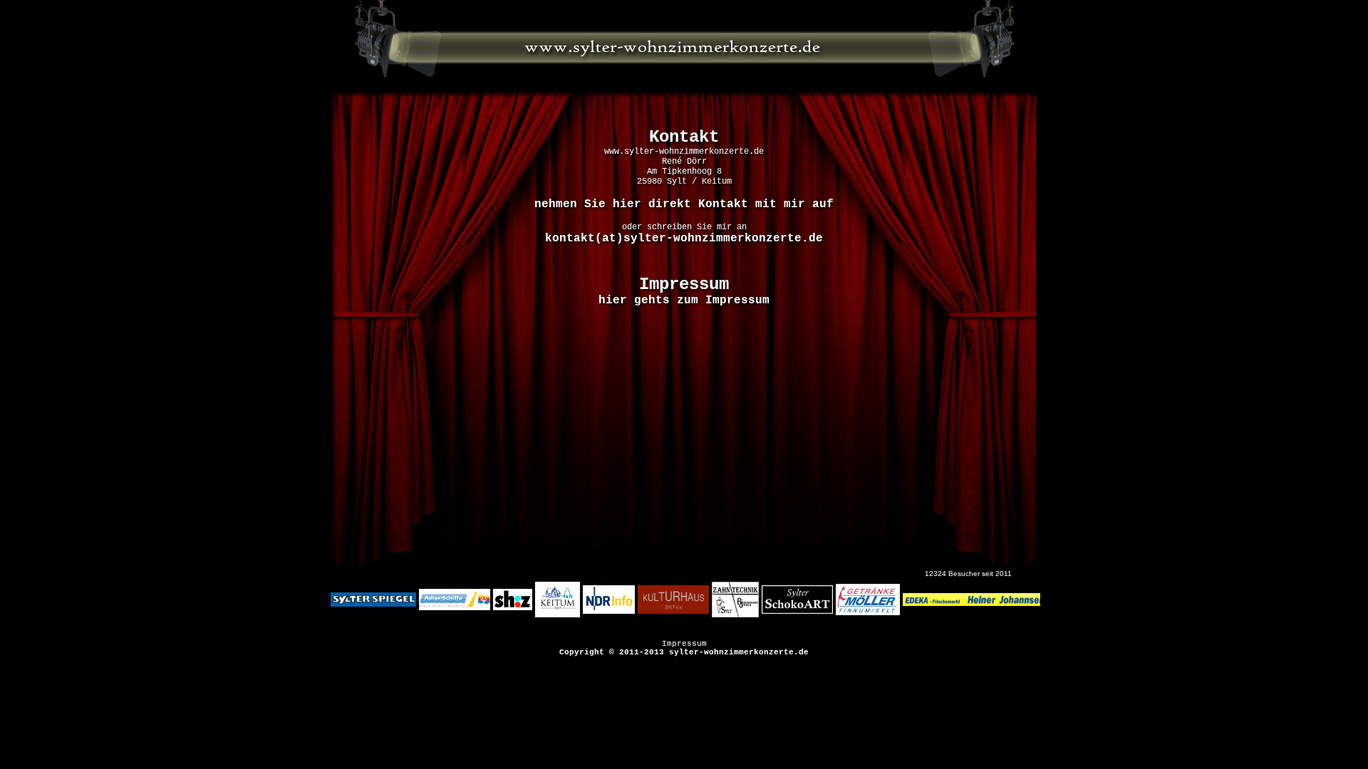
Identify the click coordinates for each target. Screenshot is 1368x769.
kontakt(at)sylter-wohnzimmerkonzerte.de (684, 238)
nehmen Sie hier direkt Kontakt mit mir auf (684, 204)
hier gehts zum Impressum (684, 300)
